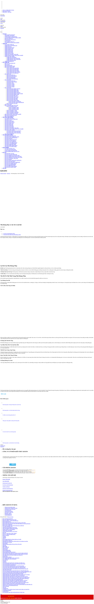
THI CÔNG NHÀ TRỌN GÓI (10, 135)
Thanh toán (5, 561)
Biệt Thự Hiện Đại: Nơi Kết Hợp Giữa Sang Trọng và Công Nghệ (14, 522)
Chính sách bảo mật (8, 514)
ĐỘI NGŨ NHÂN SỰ (9, 38)
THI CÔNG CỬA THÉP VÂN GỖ (11, 142)
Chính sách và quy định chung (10, 509)
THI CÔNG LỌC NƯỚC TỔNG (11, 146)
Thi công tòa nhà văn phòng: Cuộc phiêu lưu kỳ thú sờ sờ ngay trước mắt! (15, 568)
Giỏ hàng (4, 536)
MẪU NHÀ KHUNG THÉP (10, 66)
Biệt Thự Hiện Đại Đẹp (7, 521)
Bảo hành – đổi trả (8, 513)
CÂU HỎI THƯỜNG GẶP (10, 148)
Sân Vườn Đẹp (5, 559)
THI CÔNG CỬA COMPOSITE (10, 141)
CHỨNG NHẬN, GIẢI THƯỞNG (11, 36)
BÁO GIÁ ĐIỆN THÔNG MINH (11, 166)
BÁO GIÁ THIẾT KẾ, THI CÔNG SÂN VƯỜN (13, 157)
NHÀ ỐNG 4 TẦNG (10, 85)
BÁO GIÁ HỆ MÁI (8, 159)
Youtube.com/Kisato (6, 486)
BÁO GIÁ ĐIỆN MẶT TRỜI (10, 165)
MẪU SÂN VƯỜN (8, 104)
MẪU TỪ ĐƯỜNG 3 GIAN (12, 106)
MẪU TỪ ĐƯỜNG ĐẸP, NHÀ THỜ (11, 105)
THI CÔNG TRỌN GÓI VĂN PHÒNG (14, 130)
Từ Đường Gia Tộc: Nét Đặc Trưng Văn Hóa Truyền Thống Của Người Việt (16, 589)
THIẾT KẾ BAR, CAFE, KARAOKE (14, 59)
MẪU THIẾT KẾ (6, 547)
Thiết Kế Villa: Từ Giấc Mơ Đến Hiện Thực (10, 585)
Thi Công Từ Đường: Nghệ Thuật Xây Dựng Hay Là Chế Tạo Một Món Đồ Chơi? (17, 571)
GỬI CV (4, 538)
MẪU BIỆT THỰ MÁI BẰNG (12, 78)
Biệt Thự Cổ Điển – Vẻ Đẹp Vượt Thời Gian (10, 520)
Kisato (1, 23)
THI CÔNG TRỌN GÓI (7, 569)
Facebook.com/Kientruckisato (8, 484)
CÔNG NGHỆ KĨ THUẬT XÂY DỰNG (10, 531)
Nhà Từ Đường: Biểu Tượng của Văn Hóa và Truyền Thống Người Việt (15, 553)
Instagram (2, 28)
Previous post (2, 445)
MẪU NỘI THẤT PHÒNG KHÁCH (13, 88)
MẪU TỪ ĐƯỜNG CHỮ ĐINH (12, 112)
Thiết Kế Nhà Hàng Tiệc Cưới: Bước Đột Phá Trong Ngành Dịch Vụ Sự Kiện (16, 574)
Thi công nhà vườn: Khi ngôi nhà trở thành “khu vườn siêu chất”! (14, 567)
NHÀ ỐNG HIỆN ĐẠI (11, 80)
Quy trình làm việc (8, 510)
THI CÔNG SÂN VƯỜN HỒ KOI (11, 137)
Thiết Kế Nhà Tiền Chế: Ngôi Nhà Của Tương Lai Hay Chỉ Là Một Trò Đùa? (16, 577)
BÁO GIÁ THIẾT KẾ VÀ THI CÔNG (9, 519)
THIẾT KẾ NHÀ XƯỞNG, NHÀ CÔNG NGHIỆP (14, 55)
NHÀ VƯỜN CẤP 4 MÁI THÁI (13, 69)
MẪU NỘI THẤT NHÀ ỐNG (12, 99)
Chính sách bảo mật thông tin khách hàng (10, 527)
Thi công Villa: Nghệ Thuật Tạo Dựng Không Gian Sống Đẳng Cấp (14, 572)
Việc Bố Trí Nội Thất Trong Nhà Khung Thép (12, 234)
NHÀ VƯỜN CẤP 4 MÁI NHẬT (13, 70)
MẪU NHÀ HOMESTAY (9, 116)
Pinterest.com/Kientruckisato (7, 490)
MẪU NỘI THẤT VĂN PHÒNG (15, 101)
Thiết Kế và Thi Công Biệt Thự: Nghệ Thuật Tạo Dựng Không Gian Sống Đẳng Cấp (17, 584)
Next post (2, 446)
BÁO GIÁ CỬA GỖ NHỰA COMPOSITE (12, 162)
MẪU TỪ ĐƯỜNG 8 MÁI (14, 109)
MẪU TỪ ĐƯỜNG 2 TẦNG (12, 111)
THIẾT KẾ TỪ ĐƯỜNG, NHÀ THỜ (11, 54)
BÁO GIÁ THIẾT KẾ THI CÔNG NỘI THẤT (13, 156)
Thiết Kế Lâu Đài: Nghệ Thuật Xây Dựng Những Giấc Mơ (13, 573)
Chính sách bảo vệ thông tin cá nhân (11, 508)
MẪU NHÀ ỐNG (8, 79)
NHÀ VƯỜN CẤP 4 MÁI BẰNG (13, 68)
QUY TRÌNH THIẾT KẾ (9, 44)
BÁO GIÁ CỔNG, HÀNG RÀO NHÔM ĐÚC (13, 160)
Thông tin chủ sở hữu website (10, 507)
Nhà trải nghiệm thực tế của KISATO (9, 552)
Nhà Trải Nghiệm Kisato (7, 551)
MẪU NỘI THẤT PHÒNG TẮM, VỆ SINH (15, 93)
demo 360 (4, 532)
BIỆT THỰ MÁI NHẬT (11, 77)
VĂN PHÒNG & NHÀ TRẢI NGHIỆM (12, 42)
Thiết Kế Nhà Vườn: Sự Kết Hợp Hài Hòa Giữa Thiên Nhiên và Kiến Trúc (16, 578)
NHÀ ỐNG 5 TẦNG (10, 86)
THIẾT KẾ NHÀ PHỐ (9, 51)
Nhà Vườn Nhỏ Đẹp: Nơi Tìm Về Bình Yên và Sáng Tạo (12, 555)
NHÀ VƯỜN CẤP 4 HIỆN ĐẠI (12, 73)
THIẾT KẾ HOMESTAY (9, 61)
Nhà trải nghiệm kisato (6, 550)
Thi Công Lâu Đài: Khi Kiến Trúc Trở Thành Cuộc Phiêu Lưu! (13, 562)
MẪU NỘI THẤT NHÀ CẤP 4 (12, 97)
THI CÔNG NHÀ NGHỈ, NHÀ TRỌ (13, 131)
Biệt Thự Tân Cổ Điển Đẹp (7, 524)
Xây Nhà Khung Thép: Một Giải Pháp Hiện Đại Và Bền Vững (13, 592)
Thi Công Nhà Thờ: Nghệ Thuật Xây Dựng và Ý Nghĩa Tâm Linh (14, 566)
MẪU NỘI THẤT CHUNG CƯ (12, 96)
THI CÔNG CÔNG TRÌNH (10, 129)
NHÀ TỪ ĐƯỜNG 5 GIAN (12, 110)
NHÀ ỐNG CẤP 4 (10, 82)
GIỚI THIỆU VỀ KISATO (9, 35)
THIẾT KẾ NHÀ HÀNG (11, 60)
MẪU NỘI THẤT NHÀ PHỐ (12, 98)
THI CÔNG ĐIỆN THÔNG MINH (11, 145)
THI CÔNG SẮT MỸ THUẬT (10, 140)
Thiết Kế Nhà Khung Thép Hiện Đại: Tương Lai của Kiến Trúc (14, 575)
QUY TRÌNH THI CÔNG (9, 118)
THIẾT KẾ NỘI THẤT (9, 52)
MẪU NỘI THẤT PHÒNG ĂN (12, 89)
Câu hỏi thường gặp (8, 515)
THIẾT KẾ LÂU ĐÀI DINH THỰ (11, 45)
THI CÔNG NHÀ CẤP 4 (9, 123)
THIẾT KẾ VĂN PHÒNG (11, 57)
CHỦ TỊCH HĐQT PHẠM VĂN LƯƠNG (10, 528)
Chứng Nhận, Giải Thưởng (7, 530)
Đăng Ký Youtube (6, 535)
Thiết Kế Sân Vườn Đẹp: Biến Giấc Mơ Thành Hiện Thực (13, 579)
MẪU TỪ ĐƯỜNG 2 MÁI (14, 107)
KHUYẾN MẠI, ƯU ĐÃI (9, 153)
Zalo (1, 19)
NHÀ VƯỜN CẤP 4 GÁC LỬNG (13, 71)
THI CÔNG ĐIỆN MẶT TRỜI (10, 144)
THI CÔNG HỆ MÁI (8, 138)
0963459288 (2, 15)
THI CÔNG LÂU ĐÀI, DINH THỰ (11, 119)
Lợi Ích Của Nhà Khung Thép (9, 233)
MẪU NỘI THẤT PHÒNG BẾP (13, 90)
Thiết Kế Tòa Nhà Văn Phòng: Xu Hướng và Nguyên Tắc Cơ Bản (14, 581)
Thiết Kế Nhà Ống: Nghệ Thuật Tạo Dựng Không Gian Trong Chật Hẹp (15, 576)
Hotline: (4, 479)
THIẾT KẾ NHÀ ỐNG (9, 50)
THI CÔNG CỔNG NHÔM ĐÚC (11, 139)
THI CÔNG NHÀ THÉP (9, 121)
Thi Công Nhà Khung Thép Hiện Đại (9, 564)
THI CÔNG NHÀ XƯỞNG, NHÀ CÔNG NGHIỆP (14, 128)
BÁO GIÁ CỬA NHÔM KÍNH (10, 164)
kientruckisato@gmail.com (7, 483)
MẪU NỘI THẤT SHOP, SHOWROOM (16, 102)
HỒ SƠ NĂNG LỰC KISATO (10, 39)
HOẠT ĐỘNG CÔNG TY (9, 41)
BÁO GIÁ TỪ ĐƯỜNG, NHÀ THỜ (11, 158)
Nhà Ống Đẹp (5, 549)
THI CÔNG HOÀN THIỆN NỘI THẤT (12, 136)
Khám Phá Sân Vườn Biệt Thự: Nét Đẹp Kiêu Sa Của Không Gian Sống (15, 541)
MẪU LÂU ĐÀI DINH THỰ (10, 63)
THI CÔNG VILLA (8, 120)
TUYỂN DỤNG (8, 40)
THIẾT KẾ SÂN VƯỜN (9, 53)
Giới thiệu (4, 537)
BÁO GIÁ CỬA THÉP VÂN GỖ (11, 163)
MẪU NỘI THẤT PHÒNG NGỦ (13, 91)
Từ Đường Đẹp (5, 588)
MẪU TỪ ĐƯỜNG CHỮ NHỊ (12, 113)
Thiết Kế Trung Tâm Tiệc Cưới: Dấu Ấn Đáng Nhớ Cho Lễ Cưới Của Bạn (16, 582)
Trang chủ (4, 587)
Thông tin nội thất (6, 586)
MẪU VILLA (7, 64)
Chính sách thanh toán (8, 511)
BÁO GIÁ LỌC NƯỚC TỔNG (10, 167)
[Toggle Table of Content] (1, 231)
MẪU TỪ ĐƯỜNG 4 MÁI (14, 108)
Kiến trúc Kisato (10, 516)
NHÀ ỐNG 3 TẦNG (10, 84)
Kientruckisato (2, 21)
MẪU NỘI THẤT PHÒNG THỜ (13, 94)
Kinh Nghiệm (5, 543)
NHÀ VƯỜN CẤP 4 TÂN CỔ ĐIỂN (13, 72)
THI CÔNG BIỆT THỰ (9, 124)
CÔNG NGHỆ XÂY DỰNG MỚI (11, 150)
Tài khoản (4, 560)
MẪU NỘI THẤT (8, 87)
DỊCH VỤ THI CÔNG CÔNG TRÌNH (9, 533)
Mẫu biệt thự (5, 546)
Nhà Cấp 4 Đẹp (5, 548)
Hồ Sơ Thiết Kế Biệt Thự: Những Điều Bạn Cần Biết (12, 539)
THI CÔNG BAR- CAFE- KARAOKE (14, 132)
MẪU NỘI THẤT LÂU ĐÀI (12, 103)
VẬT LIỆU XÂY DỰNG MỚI (10, 149)
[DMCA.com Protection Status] (12, 465)
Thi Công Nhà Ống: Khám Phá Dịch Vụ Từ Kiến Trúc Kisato (13, 565)
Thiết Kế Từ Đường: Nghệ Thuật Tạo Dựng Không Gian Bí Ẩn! (14, 583)
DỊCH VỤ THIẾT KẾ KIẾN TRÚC (9, 534)
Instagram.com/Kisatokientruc (8, 488)
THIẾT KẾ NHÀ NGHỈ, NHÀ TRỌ (13, 58)
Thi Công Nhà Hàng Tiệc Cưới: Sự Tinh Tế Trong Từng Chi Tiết (14, 563)
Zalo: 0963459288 (6, 481)
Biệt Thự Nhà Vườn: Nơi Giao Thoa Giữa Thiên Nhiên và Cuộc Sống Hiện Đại (16, 523)
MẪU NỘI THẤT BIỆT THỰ (12, 95)
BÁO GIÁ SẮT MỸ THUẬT (10, 161)
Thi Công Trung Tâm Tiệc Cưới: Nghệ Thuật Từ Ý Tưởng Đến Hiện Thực (16, 570)
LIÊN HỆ (4, 545)
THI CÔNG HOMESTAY (9, 133)
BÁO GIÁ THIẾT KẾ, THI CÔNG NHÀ (12, 155)
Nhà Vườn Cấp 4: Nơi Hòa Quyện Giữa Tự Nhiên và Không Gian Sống (15, 554)
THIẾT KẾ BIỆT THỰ (9, 49)
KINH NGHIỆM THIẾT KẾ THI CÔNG (12, 151)
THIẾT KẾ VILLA (8, 46)
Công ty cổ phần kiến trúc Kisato (8, 10)
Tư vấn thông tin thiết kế (7, 590)
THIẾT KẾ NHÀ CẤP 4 (9, 48)
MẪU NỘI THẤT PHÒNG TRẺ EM (13, 92)
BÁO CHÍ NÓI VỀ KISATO (10, 34)
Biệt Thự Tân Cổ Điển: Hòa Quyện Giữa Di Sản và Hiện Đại (13, 525)
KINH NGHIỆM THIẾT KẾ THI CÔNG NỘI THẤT (12, 544)
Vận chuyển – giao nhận (9, 512)
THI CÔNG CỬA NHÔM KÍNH (10, 143)
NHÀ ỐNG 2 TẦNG (10, 83)
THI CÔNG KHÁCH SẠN (9, 122)
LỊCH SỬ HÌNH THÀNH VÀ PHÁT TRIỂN (13, 37)
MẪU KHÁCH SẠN (8, 65)
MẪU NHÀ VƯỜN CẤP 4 (9, 67)
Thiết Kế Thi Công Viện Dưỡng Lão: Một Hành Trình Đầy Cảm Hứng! (15, 580)
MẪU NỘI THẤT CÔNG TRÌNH (13, 100)
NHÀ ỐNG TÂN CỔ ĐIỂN (12, 81)
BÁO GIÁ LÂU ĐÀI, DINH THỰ (11, 154)
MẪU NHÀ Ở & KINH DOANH (11, 115)
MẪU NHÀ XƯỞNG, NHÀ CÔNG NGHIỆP (13, 114)
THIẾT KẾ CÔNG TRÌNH (9, 56)
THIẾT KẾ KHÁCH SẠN (9, 47)
